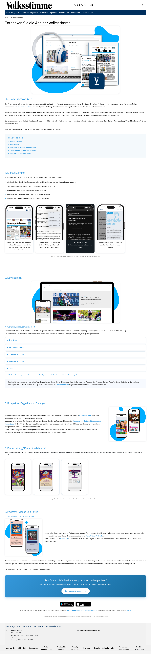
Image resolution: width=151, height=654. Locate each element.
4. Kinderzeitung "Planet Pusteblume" (22, 150)
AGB (19, 648)
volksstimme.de (24, 107)
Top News (13, 340)
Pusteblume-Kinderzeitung (123, 648)
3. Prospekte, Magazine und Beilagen (22, 147)
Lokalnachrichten (16, 354)
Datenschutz (33, 648)
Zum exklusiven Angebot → (75, 591)
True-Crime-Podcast (94, 536)
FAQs (129, 610)
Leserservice (10, 648)
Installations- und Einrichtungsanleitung (82, 610)
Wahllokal (64, 539)
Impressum (87, 648)
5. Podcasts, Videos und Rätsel (19, 153)
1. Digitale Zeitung (15, 141)
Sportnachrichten (16, 361)
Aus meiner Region (17, 347)
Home (7, 18)
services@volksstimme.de (90, 630)
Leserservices (87, 12)
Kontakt (97, 648)
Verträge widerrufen (75, 648)
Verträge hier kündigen (61, 648)
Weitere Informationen (46, 648)
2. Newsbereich (13, 144)
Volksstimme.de (108, 648)
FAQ (25, 648)
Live (10, 369)
